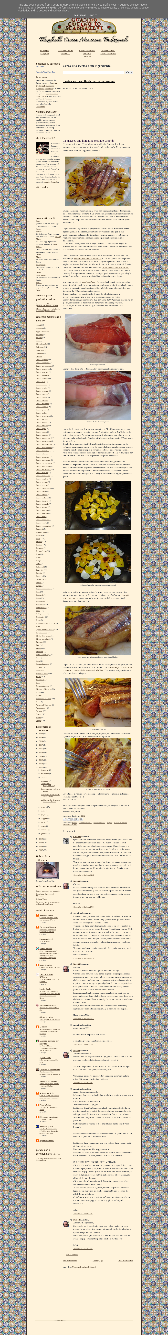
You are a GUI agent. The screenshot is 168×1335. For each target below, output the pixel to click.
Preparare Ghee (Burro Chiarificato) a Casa (48, 930)
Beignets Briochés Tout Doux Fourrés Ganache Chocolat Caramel (50, 1031)
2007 (41, 850)
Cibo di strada (41, 344)
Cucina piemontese (43, 475)
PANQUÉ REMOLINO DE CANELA (49, 980)
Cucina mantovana (43, 438)
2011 (41, 767)
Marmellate (40, 579)
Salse (38, 661)
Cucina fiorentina (42, 403)
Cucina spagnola (42, 504)
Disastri (39, 535)
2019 (41, 737)
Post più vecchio (125, 1260)
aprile (43, 822)
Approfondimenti (42, 331)
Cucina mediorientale (44, 444)
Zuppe (38, 720)
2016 (41, 748)
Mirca (38, 239)
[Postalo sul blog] (69, 819)
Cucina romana (42, 482)
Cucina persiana (42, 472)
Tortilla (39, 695)
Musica (39, 582)
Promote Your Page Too (45, 72)
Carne (38, 340)
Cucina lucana (41, 432)
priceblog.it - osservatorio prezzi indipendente (48, 1159)
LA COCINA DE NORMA (46, 975)
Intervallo (39, 570)
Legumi (39, 576)
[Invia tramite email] (64, 819)
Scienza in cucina (42, 664)
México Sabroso (46, 948)
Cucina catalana (42, 378)
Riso (37, 645)
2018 (41, 741)
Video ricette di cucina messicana (108, 52)
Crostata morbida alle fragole (50, 967)
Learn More (79, 15)
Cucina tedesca (41, 507)
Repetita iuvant (41, 632)
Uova (38, 701)
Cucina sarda (41, 491)
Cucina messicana (42, 450)
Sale (37, 657)
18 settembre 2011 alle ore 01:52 (83, 875)
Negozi (39, 585)
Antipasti (39, 328)
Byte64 (39, 231)
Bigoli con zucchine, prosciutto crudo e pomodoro (50, 1073)
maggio (44, 818)
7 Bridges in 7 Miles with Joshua (48, 1108)
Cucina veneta (41, 523)
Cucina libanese (42, 425)
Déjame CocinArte (47, 1140)
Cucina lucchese (42, 435)
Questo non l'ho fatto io (45, 629)
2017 (41, 745)
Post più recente (70, 1260)
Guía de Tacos (41, 899)
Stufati (38, 676)
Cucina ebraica (41, 388)
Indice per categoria (44, 52)
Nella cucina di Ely (47, 1093)
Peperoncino (41, 607)
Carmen (77, 836)
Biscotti (39, 337)
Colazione (40, 347)
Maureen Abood (46, 939)
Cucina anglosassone (44, 366)
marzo (43, 826)
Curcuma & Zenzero (48, 927)
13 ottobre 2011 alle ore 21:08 (83, 1083)
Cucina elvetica (42, 394)
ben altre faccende (51, 182)
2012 (41, 763)
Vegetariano (40, 708)
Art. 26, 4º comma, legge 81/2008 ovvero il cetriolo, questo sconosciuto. (49, 1131)
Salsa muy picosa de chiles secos (49, 1061)
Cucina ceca (40, 381)
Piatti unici (40, 617)
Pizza (38, 620)
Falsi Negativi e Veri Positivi (50, 1019)
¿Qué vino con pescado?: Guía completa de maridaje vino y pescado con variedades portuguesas (49, 954)
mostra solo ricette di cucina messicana (89, 81)
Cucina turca (41, 516)
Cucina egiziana (42, 391)
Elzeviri (39, 541)
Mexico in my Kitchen (48, 1081)
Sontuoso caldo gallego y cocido (50, 790)
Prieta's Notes (45, 1105)
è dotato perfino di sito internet (87, 258)
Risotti (38, 648)
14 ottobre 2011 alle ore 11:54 (83, 1249)
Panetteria (39, 595)
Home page (98, 1260)
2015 (41, 752)
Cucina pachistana (43, 466)
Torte (38, 692)
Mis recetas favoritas (48, 1005)
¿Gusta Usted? (45, 1057)
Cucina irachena (42, 419)
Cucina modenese (42, 457)
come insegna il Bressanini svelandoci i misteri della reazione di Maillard (97, 669)
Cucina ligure (41, 428)
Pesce (38, 610)
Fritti (38, 554)
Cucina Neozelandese (44, 463)
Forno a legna (41, 551)
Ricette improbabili (43, 639)
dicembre (45, 770)
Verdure (39, 711)
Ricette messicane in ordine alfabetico (87, 53)
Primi (38, 626)
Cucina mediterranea (44, 447)
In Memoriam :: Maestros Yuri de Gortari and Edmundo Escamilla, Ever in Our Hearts (50, 994)
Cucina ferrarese (42, 400)
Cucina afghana (42, 359)
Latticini (39, 573)
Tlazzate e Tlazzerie (43, 689)
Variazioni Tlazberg (43, 705)
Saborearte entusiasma (49, 1117)
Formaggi (39, 548)
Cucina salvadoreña (43, 488)
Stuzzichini (40, 679)
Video (38, 717)
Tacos (38, 683)
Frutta (38, 557)
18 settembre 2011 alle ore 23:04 (83, 907)
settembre (45, 781)
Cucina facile (41, 397)
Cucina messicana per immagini (48, 891)
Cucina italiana (41, 422)
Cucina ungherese (43, 519)
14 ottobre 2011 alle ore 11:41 (83, 1213)
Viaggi (38, 714)
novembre (45, 773)
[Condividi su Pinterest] (81, 819)
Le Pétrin (43, 1027)
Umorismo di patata (43, 698)
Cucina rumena (42, 485)
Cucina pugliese (42, 478)
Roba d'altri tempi (43, 654)
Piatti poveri (40, 613)
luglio (43, 811)
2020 (41, 733)
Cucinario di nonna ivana (50, 1069)
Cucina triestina (42, 510)
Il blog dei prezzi (46, 1126)
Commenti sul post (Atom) (84, 1266)
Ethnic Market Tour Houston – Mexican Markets (49, 1084)
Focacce (39, 544)
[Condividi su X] (73, 819)
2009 (41, 842)
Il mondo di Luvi (46, 915)
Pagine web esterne (43, 588)
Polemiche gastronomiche (46, 623)
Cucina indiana (41, 413)
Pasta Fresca (40, 601)
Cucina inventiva (42, 416)
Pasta (38, 598)
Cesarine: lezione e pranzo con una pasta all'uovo (49, 918)
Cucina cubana (41, 384)
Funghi (39, 560)
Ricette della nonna (43, 636)
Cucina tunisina (42, 513)
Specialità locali (42, 673)
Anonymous (40, 264)
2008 (41, 846)
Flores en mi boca (46, 1119)
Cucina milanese (42, 453)
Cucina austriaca (42, 372)
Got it (93, 15)
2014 (41, 756)
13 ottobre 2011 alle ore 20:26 (83, 1044)
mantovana (40, 88)
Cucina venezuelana (43, 526)
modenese (49, 88)
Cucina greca (41, 409)
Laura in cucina (46, 965)
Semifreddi (40, 670)
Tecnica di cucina (42, 686)
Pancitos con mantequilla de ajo (49, 1009)
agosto (43, 807)
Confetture (40, 350)
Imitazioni (40, 567)
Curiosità (39, 529)
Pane (38, 592)
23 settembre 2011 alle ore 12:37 (83, 1019)
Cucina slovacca (42, 501)
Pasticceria (40, 604)
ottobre (44, 777)
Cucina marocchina (43, 441)
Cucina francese (42, 406)
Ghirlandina (40, 106)
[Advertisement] (98, 114)
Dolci (38, 538)
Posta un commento (72, 1255)
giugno (44, 814)
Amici (38, 325)
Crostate (39, 356)
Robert (38, 221)
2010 (41, 839)
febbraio (44, 829)
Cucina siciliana (42, 497)
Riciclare (39, 642)
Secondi (39, 667)
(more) (38, 229)
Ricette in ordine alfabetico (65, 52)
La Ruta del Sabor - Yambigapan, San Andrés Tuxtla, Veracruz (48, 1048)
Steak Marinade (45, 941)
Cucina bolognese (43, 375)
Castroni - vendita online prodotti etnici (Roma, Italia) (47, 304)
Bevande (39, 334)
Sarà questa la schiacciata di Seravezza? (50, 795)
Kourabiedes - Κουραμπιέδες (48, 784)
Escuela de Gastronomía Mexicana (45, 895)
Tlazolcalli (40, 67)
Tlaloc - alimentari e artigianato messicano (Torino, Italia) (48, 310)
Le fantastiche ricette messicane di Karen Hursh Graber (48, 903)
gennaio (44, 833)
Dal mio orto (41, 532)
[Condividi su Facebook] (77, 819)
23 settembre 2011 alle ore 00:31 (83, 958)
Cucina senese (41, 494)
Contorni (39, 353)
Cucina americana (43, 362)
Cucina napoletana (43, 460)
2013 (41, 760)
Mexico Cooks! (46, 989)
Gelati (38, 563)
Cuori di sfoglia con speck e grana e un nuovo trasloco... (49, 1096)
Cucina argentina (42, 369)
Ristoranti (39, 651)
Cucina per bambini (43, 469)
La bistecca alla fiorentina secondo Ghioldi (50, 801)
